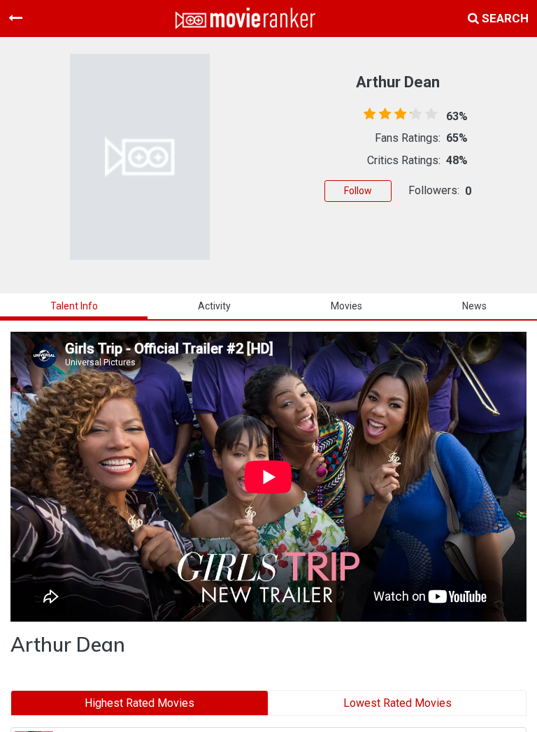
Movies (346, 306)
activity (214, 306)
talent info (74, 306)
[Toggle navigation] (15, 18)
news (474, 306)
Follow (358, 190)
